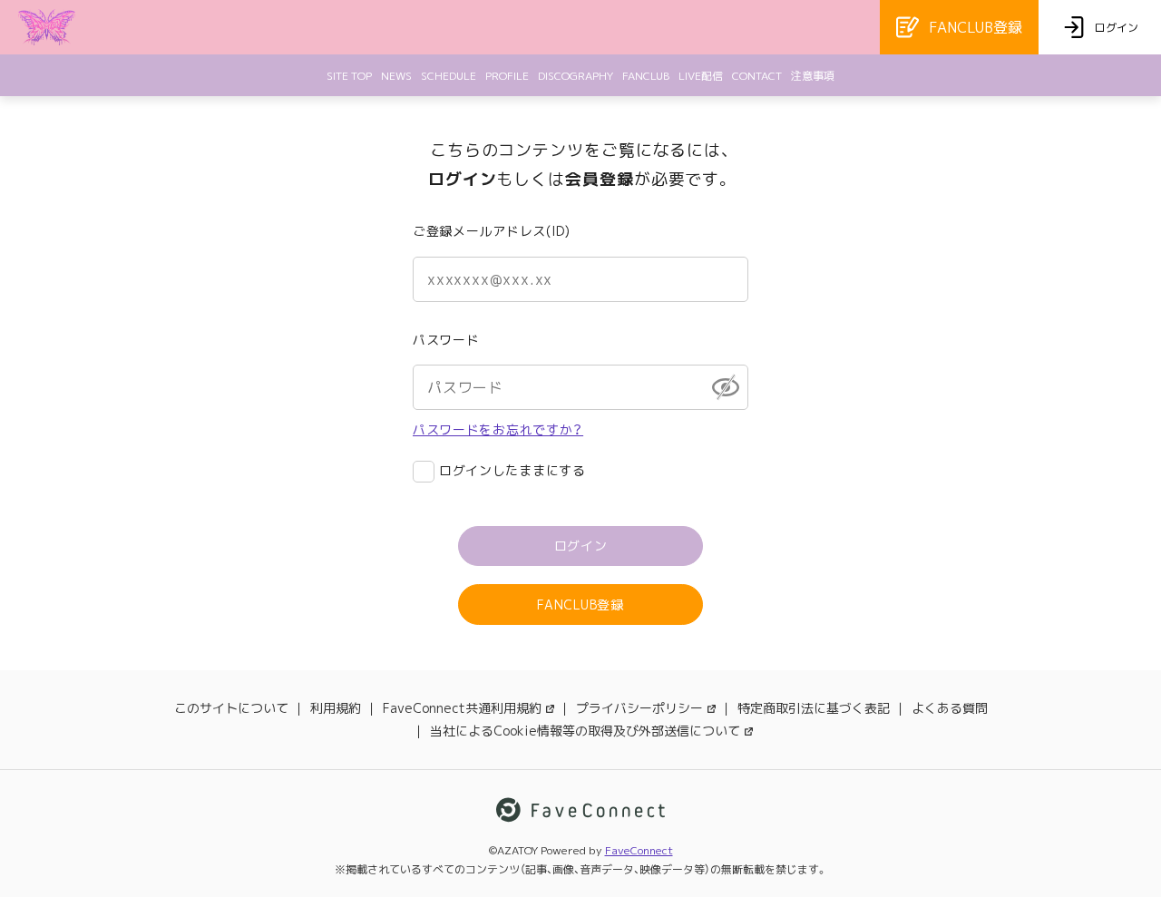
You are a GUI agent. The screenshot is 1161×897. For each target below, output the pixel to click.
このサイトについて (231, 708)
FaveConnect (639, 850)
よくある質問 (950, 708)
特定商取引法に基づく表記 (813, 708)
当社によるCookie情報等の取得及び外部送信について (585, 730)
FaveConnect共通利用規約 (462, 708)
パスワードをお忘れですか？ (498, 429)
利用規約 (335, 708)
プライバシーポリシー (639, 708)
